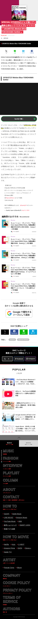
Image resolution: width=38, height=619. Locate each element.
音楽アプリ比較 (9, 529)
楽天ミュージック (10, 525)
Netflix (6, 544)
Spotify (6, 514)
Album (19, 568)
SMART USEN (25, 525)
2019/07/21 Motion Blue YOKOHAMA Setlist (16, 43)
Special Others (23, 339)
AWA (20, 521)
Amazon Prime (9, 548)
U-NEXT (21, 544)
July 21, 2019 (25, 210)
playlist (12, 339)
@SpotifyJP (23, 205)
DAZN (20, 548)
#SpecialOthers (10, 198)
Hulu (13, 544)
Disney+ (28, 548)
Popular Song (9, 568)
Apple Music (16, 514)
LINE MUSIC (8, 517)
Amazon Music (21, 517)
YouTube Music (9, 521)
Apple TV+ (8, 552)
